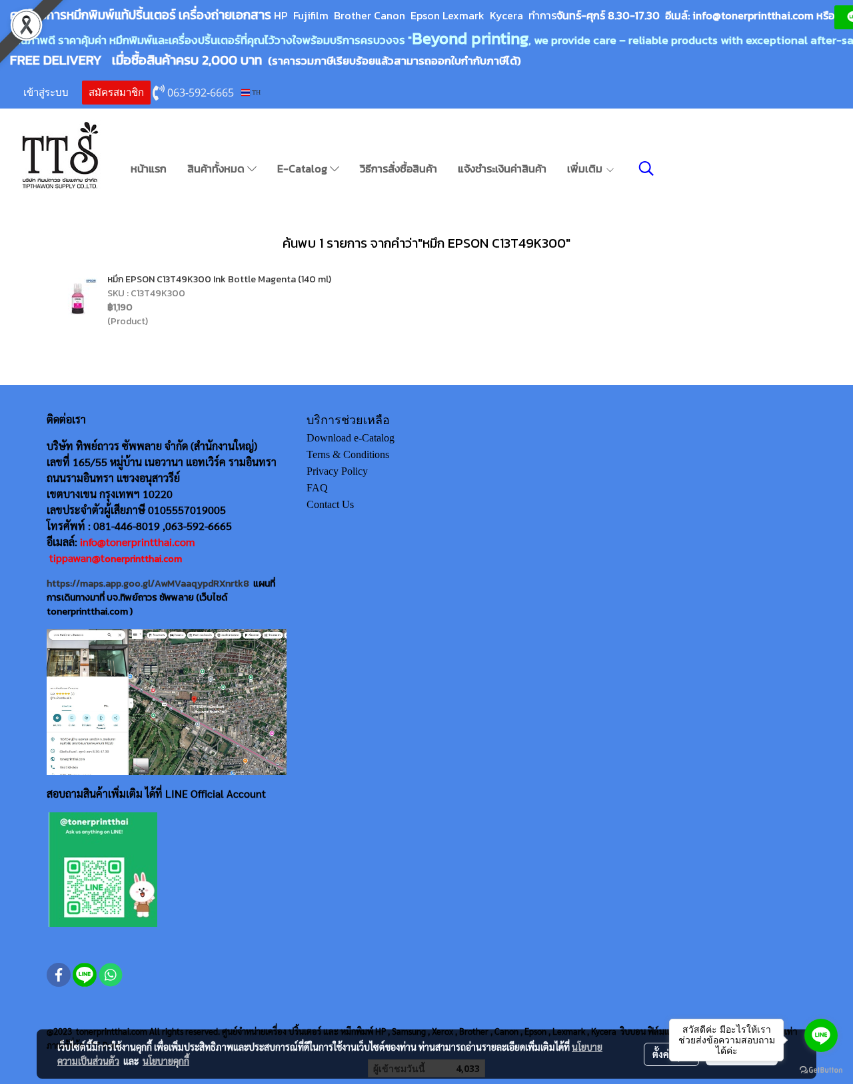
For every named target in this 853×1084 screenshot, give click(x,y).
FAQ (317, 487)
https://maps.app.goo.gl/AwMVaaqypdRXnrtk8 (148, 584)
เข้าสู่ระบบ (46, 93)
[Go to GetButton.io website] (821, 1070)
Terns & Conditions (348, 454)
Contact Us (330, 504)
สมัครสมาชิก (116, 93)
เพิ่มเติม (586, 168)
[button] (646, 168)
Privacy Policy (337, 471)
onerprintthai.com (143, 559)
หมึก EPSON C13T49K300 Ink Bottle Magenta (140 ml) (219, 279)
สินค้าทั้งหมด (217, 168)
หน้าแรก (149, 168)
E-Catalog (303, 168)
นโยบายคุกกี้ (166, 1061)
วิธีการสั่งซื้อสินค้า (398, 168)
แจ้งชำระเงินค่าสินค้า (502, 168)
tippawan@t (77, 558)
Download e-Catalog (351, 437)
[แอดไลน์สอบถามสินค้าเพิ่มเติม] (103, 869)
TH (255, 92)
